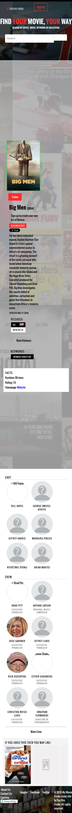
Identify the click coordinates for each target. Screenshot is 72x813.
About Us (5, 790)
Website (21, 387)
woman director (22, 356)
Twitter (46, 792)
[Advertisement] (36, 100)
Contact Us (6, 794)
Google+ (24, 792)
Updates (5, 798)
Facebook (35, 792)
